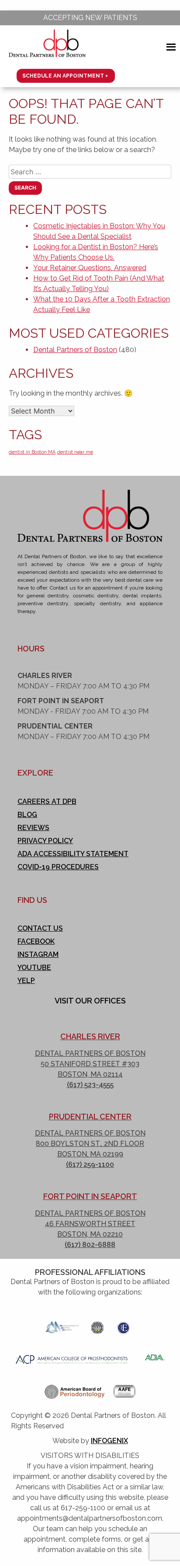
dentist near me (75, 451)
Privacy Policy (45, 841)
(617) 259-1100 (90, 1164)
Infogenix (109, 1441)
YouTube (34, 967)
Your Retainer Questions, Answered (89, 268)
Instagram (38, 954)
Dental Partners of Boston (75, 350)
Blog (27, 814)
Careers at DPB (46, 801)
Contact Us (40, 928)
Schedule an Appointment (63, 76)
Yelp (26, 980)
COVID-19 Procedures (58, 867)
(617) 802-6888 (90, 1245)
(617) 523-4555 (90, 1085)
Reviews (33, 828)
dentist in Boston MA (32, 451)
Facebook (36, 941)
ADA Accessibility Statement (72, 854)
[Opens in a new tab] (62, 1325)
